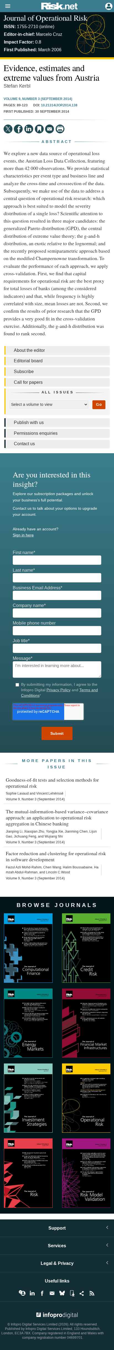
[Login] (108, 6)
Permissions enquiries (36, 433)
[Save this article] (39, 129)
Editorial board (28, 361)
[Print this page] (60, 129)
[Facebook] (18, 129)
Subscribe (24, 371)
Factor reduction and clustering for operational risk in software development (56, 856)
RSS (92, 1293)
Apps (72, 1293)
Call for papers (28, 382)
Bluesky (62, 1293)
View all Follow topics (22, 1293)
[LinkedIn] (28, 129)
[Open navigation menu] (5, 6)
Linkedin (32, 1293)
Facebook (42, 1293)
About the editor (29, 350)
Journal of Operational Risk (45, 17)
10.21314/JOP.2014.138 (59, 105)
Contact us (24, 444)
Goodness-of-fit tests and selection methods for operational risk (52, 783)
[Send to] (49, 129)
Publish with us (29, 422)
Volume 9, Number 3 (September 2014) (38, 99)
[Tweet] (8, 129)
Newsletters (52, 1293)
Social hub (82, 1293)
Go (99, 404)
